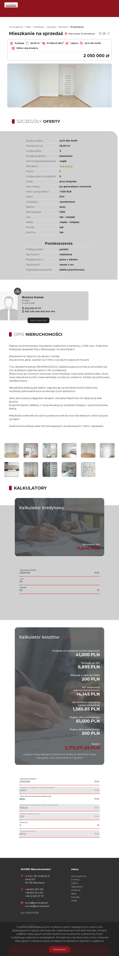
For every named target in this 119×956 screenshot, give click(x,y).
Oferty (74, 883)
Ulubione (76, 890)
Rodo (74, 900)
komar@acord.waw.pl (37, 906)
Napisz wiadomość (38, 320)
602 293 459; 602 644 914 (40, 311)
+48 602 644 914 (34, 892)
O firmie (75, 879)
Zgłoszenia (76, 886)
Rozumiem (59, 949)
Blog (73, 893)
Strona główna (78, 876)
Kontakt (75, 897)
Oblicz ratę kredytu (27, 48)
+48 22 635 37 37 (34, 896)
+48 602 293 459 (34, 889)
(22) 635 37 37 (33, 308)
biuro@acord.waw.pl (36, 902)
